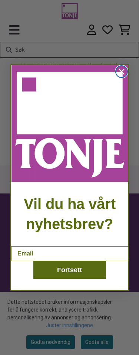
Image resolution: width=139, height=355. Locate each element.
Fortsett (69, 270)
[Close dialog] (122, 72)
